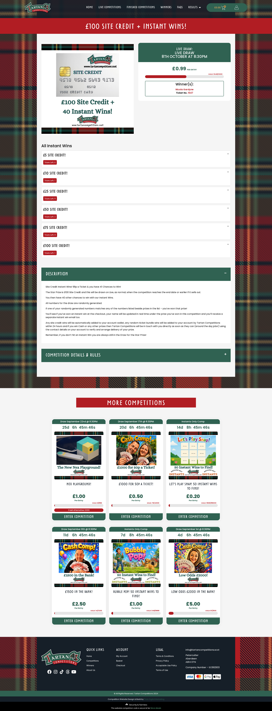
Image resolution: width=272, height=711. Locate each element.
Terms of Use (162, 670)
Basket (119, 661)
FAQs (180, 7)
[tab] (136, 159)
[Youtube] (74, 672)
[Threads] (68, 672)
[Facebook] (49, 672)
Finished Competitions (141, 7)
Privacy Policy (162, 661)
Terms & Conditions (165, 656)
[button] (136, 274)
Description (57, 274)
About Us (90, 670)
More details (156, 708)
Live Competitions (109, 7)
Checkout (120, 665)
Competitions (92, 661)
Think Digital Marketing (154, 699)
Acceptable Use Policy (166, 665)
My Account (122, 656)
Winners (166, 7)
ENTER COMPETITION (79, 517)
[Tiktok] (62, 672)
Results (192, 7)
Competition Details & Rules (73, 355)
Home (89, 7)
